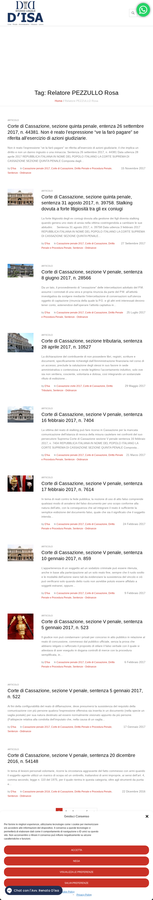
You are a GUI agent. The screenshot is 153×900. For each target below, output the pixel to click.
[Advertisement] (76, 56)
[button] (147, 816)
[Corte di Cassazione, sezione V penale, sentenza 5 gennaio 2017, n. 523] (20, 626)
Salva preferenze (76, 883)
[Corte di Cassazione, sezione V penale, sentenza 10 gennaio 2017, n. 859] (20, 552)
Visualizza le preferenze (76, 872)
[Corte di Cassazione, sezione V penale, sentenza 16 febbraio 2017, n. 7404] (20, 414)
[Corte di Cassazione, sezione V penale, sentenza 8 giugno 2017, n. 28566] (20, 270)
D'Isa (13, 168)
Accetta (76, 850)
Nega (76, 861)
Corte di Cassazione (62, 168)
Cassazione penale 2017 (36, 168)
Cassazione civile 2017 (69, 386)
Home (58, 100)
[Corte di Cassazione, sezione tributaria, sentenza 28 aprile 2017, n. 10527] (20, 342)
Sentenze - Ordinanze (19, 172)
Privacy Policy (84, 894)
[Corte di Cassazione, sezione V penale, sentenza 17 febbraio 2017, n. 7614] (20, 483)
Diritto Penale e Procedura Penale (93, 168)
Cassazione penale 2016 (36, 791)
